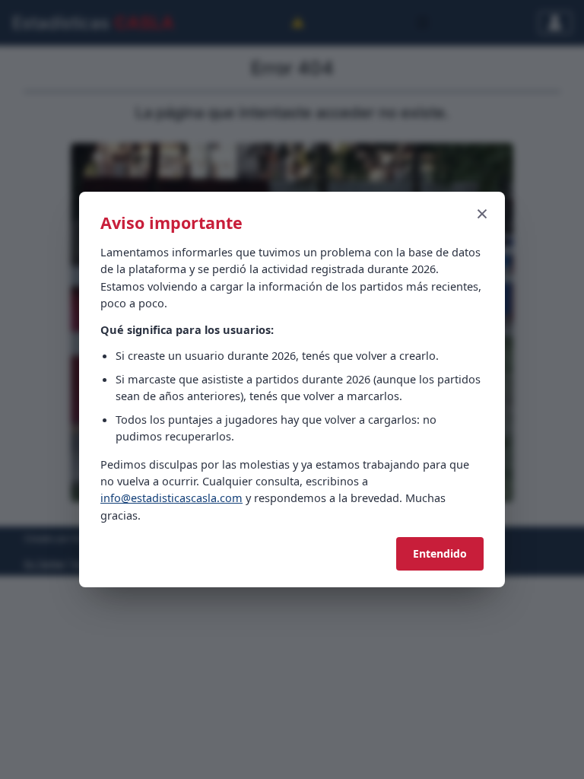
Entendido (440, 553)
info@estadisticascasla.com (171, 497)
